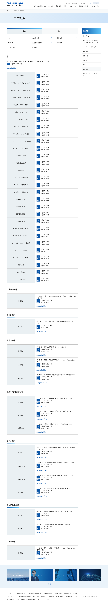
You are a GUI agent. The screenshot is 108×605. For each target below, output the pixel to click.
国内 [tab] (24, 31)
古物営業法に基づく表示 (13, 599)
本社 (9, 38)
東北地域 (59, 38)
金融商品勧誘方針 (48, 593)
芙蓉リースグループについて (90, 75)
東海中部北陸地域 (37, 43)
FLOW (88, 3)
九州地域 (34, 48)
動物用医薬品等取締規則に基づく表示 (30, 599)
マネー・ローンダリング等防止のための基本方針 (19, 596)
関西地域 (59, 43)
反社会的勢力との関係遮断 (40, 596)
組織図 (85, 60)
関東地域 (10, 43)
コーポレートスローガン (90, 47)
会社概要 (85, 51)
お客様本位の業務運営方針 (34, 593)
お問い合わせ (75, 3)
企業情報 (58, 6)
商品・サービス (68, 6)
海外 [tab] (59, 31)
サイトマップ (45, 599)
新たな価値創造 (38, 6)
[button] (48, 584)
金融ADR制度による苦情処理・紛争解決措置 (66, 593)
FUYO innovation (49, 6)
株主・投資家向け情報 (81, 6)
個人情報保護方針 (21, 593)
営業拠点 (85, 69)
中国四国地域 (11, 48)
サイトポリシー (10, 593)
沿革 (84, 65)
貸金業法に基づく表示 (71, 596)
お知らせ (68, 3)
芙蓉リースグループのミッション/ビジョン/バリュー (90, 41)
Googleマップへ (11, 68)
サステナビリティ (95, 6)
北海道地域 (35, 38)
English (96, 3)
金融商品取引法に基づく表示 (56, 596)
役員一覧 (85, 56)
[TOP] (103, 600)
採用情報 (83, 3)
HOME (8, 10)
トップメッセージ (88, 36)
